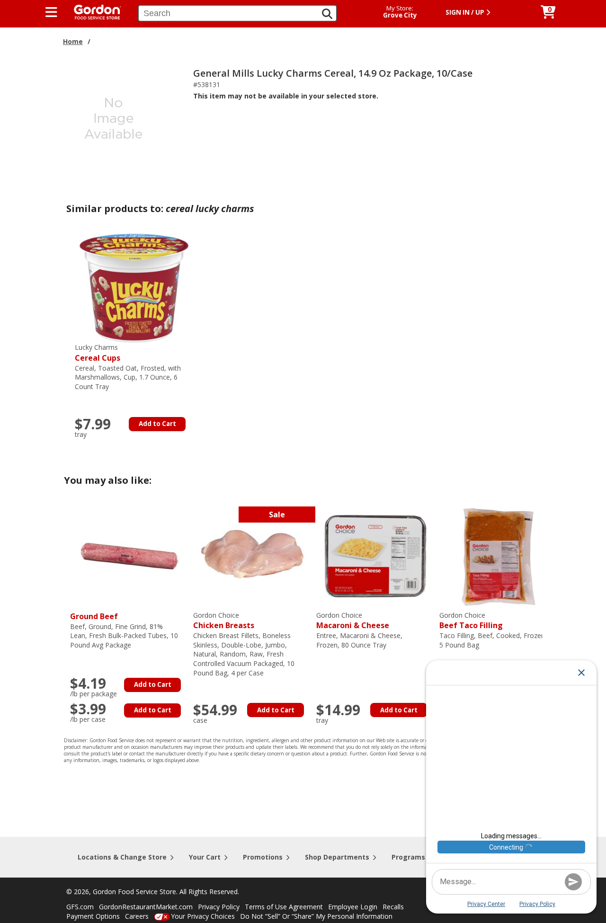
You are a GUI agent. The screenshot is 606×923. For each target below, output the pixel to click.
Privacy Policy (219, 906)
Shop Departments (337, 856)
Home (73, 41)
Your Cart (205, 856)
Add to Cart (157, 423)
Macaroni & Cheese (352, 621)
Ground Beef (94, 616)
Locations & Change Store (122, 856)
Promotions (263, 856)
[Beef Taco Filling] (498, 554)
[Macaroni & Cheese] (375, 554)
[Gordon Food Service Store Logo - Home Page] (92, 11)
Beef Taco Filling (471, 621)
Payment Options (93, 916)
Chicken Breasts (223, 621)
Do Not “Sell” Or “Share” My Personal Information (316, 916)
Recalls (393, 906)
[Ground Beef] (129, 554)
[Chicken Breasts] (252, 554)
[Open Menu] (51, 12)
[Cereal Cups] (134, 287)
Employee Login (352, 906)
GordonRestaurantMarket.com (146, 906)
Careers (137, 916)
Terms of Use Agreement (284, 906)
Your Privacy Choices (203, 916)
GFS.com (80, 906)
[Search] (327, 14)
